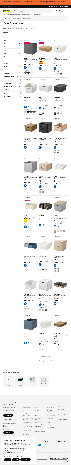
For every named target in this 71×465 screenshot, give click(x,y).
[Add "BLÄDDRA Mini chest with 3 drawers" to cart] (40, 147)
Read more (5, 32)
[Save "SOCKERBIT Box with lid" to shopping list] (43, 344)
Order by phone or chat (39, 418)
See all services (26, 434)
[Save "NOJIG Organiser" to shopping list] (28, 226)
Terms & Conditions (64, 455)
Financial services (26, 415)
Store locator (38, 429)
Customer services (39, 405)
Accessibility (65, 458)
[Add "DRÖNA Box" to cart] (25, 67)
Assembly (25, 413)
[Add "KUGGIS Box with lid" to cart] (55, 68)
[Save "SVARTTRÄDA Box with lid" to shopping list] (43, 225)
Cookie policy (55, 455)
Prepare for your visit (40, 431)
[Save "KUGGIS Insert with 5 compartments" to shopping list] (58, 186)
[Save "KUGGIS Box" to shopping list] (43, 264)
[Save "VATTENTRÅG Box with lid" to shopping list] (43, 68)
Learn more (6, 429)
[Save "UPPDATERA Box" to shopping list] (28, 107)
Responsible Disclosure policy (55, 458)
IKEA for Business (50, 418)
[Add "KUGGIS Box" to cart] (40, 264)
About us (49, 405)
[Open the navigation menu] (66, 11)
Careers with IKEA (51, 407)
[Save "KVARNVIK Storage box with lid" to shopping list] (43, 186)
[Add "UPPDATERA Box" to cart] (25, 107)
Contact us (37, 407)
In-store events (61, 414)
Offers (59, 411)
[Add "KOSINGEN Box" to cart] (25, 185)
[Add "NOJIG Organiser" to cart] (25, 226)
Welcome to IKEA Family (62, 405)
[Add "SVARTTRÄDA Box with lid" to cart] (40, 225)
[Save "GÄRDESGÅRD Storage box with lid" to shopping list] (28, 147)
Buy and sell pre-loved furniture (28, 427)
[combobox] (32, 11)
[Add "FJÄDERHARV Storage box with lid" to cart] (55, 108)
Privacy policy (49, 455)
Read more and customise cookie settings (13, 456)
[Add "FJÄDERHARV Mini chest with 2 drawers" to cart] (40, 108)
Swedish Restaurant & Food (51, 421)
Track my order (38, 410)
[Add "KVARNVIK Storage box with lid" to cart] (40, 186)
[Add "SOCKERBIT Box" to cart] (25, 303)
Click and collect (26, 407)
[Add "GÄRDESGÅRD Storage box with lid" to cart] (25, 147)
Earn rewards (61, 409)
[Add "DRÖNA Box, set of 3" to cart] (25, 265)
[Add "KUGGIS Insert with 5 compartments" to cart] (55, 186)
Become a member (62, 419)
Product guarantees (51, 425)
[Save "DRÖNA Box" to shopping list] (28, 67)
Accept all (7, 459)
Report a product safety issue (39, 425)
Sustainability (49, 410)
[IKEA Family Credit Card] (39, 445)
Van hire (24, 410)
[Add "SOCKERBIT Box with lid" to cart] (40, 344)
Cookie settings (25, 459)
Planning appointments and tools (28, 418)
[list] (35, 381)
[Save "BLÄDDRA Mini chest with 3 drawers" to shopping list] (43, 147)
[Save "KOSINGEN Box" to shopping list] (28, 185)
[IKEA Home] (6, 11)
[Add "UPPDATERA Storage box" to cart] (55, 147)
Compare (28, 40)
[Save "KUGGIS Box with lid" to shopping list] (58, 68)
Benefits (60, 417)
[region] (18, 450)
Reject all (16, 459)
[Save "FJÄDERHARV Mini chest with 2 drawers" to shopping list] (43, 108)
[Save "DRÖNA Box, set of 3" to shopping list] (28, 265)
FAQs (36, 415)
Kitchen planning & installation (27, 423)
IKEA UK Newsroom (51, 415)
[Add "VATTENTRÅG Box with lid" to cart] (40, 68)
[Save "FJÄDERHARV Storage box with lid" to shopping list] (58, 108)
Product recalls (38, 422)
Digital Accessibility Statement (51, 428)
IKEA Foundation (50, 413)
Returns (37, 413)
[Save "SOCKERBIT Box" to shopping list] (28, 303)
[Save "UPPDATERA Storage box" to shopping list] (58, 147)
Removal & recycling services (27, 431)
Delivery (24, 405)
